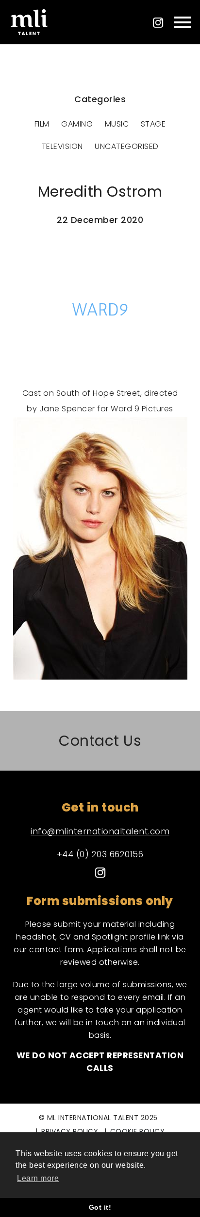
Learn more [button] (38, 1178)
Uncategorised (127, 146)
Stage (153, 123)
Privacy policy (69, 1131)
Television (62, 146)
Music (117, 123)
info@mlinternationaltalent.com (100, 831)
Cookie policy (137, 1131)
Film (42, 123)
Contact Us (100, 741)
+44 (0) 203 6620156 (100, 854)
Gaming (77, 123)
